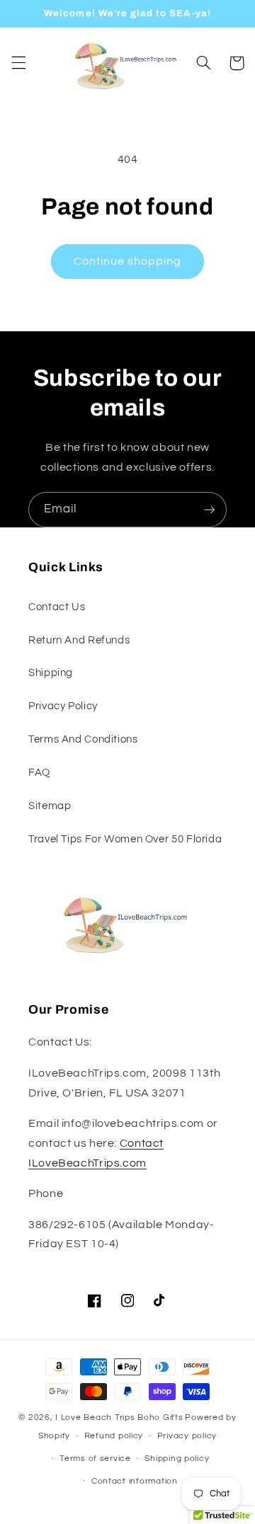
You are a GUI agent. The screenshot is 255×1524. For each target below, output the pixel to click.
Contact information (134, 1481)
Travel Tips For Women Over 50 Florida (125, 839)
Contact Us (56, 607)
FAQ (39, 772)
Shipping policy (176, 1458)
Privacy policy (187, 1436)
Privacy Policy (63, 706)
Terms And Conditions (83, 739)
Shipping (50, 673)
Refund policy (114, 1436)
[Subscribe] (209, 509)
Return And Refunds (79, 640)
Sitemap (49, 806)
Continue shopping (128, 261)
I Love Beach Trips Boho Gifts (119, 1417)
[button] (18, 63)
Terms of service (95, 1458)
